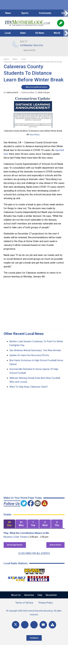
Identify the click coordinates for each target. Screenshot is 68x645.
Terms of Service (24, 602)
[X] (15, 624)
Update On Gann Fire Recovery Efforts (29, 355)
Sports (24, 13)
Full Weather (26, 45)
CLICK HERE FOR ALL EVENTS (34, 553)
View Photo (34, 134)
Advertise (29, 595)
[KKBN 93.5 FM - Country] (38, 578)
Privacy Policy (46, 602)
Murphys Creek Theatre (16, 536)
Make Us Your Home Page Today (23, 497)
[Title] (52, 624)
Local (8, 33)
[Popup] (60, 23)
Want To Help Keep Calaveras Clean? (28, 386)
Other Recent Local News (24, 334)
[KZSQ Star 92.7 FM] (15, 578)
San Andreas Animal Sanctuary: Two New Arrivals (35, 350)
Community (45, 13)
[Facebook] (24, 624)
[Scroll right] (66, 13)
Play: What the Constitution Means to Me (26, 533)
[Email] (43, 624)
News (8, 13)
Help (40, 595)
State (23, 33)
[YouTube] (34, 624)
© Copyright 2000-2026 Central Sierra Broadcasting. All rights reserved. (34, 613)
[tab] (9, 524)
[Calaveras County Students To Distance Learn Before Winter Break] (33, 127)
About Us (16, 595)
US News (39, 33)
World (57, 33)
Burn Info (38, 45)
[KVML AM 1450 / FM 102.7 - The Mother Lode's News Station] (34, 570)
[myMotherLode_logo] (27, 23)
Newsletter (51, 595)
